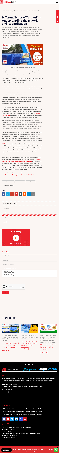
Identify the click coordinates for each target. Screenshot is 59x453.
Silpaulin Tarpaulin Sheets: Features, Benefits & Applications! (48, 347)
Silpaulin (7, 115)
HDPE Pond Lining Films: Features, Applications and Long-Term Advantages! (22, 414)
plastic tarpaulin (8, 182)
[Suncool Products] (29, 274)
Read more (5, 350)
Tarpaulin (5, 217)
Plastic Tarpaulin (6, 10)
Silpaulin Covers (44, 337)
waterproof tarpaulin (9, 185)
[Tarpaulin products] (29, 273)
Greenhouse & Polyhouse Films (10, 435)
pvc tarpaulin (19, 182)
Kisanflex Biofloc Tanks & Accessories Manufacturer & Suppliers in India (21, 433)
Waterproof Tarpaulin (33, 10)
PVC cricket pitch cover (12, 337)
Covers (4, 212)
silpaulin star (30, 182)
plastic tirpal (52, 335)
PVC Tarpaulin (14, 10)
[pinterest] (25, 419)
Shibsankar (4, 340)
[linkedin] (16, 419)
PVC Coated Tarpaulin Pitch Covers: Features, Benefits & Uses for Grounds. (29, 343)
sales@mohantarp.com (11, 392)
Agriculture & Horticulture (10, 203)
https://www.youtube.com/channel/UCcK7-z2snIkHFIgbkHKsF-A (19, 175)
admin (13, 12)
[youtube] (8, 419)
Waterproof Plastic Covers (9, 429)
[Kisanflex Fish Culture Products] (29, 276)
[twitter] (12, 419)
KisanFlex (5, 222)
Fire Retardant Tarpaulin (8, 437)
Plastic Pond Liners (7, 431)
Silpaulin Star (52, 337)
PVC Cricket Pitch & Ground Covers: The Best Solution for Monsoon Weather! (10, 345)
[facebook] (4, 419)
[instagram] (21, 419)
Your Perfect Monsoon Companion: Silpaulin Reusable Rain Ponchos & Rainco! (22, 411)
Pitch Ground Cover (6, 335)
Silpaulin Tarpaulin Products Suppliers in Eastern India (16, 427)
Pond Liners (6, 208)
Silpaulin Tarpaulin (22, 10)
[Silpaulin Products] (29, 271)
